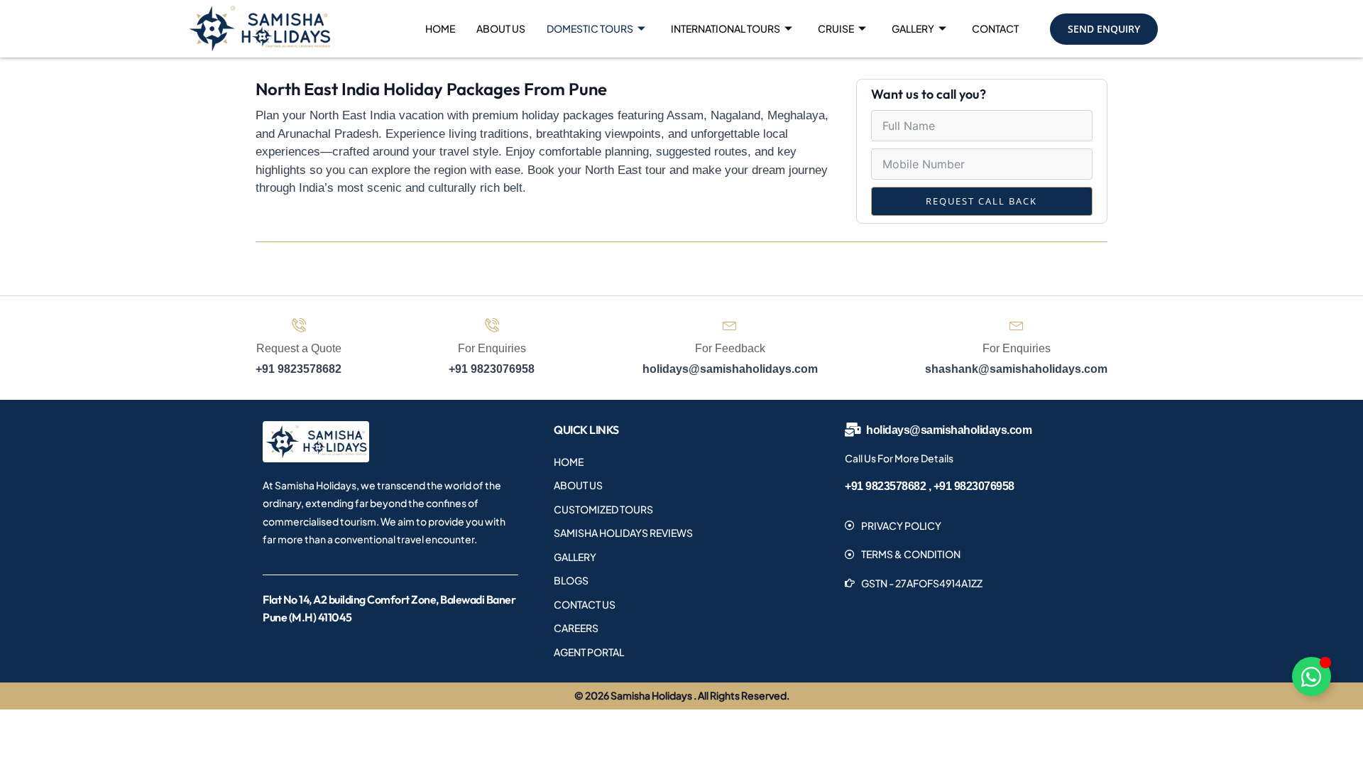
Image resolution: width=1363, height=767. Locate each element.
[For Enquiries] (492, 324)
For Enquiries (492, 348)
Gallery (913, 28)
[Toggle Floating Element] (1311, 676)
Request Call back (981, 201)
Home (440, 28)
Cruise (836, 28)
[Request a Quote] (299, 324)
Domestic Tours (590, 28)
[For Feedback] (730, 324)
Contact (995, 28)
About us (500, 28)
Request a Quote (298, 348)
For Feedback (730, 348)
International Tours (725, 28)
